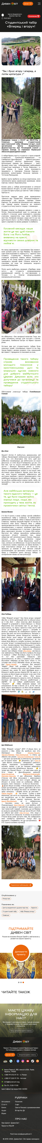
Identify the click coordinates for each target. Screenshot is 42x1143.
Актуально (6, 1102)
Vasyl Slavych (19, 805)
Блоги (4, 1108)
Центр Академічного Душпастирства (15, 15)
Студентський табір (10, 911)
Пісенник (18, 1102)
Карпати (34, 908)
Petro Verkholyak (21, 755)
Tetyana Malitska (8, 755)
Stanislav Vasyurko (9, 776)
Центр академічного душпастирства (15, 908)
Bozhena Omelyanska (31, 774)
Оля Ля (37, 757)
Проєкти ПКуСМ (8, 1126)
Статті (4, 1105)
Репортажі (6, 899)
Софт (17, 1105)
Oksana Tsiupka (34, 753)
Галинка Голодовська (25, 757)
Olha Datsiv (27, 651)
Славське (6, 915)
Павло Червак (11, 664)
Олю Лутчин (24, 813)
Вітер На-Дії (20, 1110)
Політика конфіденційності (21, 1134)
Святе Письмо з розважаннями (27, 1108)
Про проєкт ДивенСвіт (10, 1123)
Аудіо (4, 1110)
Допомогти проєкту (21, 953)
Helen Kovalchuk (8, 774)
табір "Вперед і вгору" (27, 911)
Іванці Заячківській (9, 801)
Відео (4, 1113)
